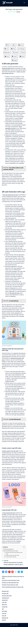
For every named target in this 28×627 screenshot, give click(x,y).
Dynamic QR (5, 593)
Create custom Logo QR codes (12, 555)
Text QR (4, 613)
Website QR (5, 618)
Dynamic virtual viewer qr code (10, 584)
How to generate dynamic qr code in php (12, 587)
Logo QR (6, 560)
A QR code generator (9, 549)
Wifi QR (4, 620)
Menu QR (4, 604)
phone (21, 45)
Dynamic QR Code (6, 595)
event (7, 56)
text (8, 45)
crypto (15, 56)
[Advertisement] (14, 29)
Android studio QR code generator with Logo (14, 553)
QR (3, 609)
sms (7, 48)
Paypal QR (4, 606)
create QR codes (6, 68)
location (16, 52)
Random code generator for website (13, 562)
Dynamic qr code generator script (10, 580)
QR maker (4, 611)
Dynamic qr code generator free (10, 582)
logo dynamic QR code (9, 513)
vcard (22, 56)
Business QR (5, 591)
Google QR (5, 600)
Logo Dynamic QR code (11, 556)
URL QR (4, 615)
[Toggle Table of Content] (23, 547)
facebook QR (5, 598)
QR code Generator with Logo (11, 550)
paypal (15, 60)
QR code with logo (14, 293)
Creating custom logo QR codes (10, 451)
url (14, 45)
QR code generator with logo (10, 194)
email (13, 48)
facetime (7, 52)
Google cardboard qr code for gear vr (13, 564)
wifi (24, 52)
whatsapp (21, 48)
